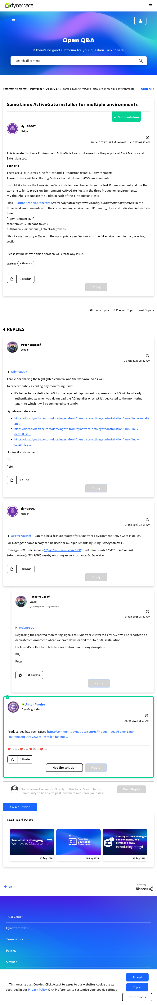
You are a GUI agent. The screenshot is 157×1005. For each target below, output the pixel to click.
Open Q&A (52, 88)
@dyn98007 (18, 372)
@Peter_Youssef (20, 536)
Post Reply (131, 789)
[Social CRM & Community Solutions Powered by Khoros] (144, 887)
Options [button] (146, 88)
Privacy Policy (37, 990)
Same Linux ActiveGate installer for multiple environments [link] (98, 88)
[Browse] (15, 20)
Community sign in (140, 21)
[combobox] (78, 60)
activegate (26, 263)
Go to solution (128, 117)
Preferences (137, 997)
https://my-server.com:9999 (62, 550)
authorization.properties (34, 203)
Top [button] (9, 886)
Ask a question (19, 807)
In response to (46, 606)
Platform (36, 88)
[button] (137, 977)
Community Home (15, 88)
